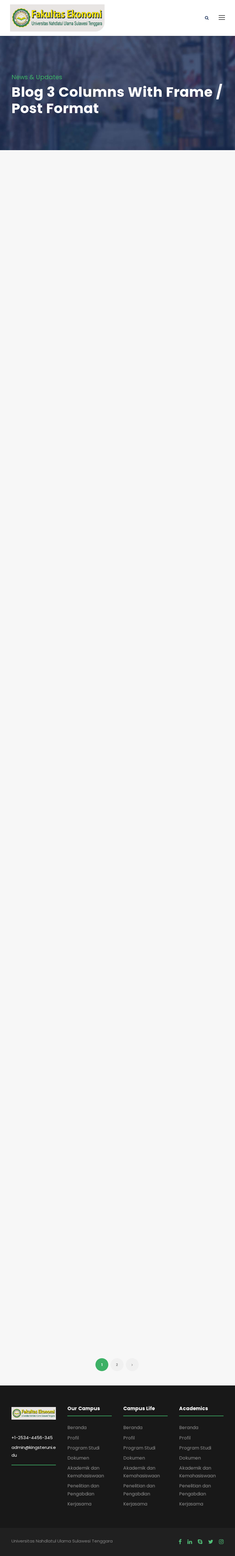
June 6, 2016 (35, 183)
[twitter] (210, 1542)
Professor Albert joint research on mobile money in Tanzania (117, 228)
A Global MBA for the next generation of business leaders (191, 270)
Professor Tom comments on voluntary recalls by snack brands (40, 549)
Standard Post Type (38, 1002)
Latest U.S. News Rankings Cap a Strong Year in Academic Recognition (192, 760)
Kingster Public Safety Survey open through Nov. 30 (185, 468)
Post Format (42, 748)
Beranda (77, 1427)
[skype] (200, 1542)
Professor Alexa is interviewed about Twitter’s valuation (117, 464)
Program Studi (83, 1448)
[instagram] (221, 1542)
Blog (32, 198)
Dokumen (78, 1458)
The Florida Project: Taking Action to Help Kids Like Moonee (41, 232)
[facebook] (180, 1542)
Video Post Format (115, 1128)
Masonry (186, 240)
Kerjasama (79, 1504)
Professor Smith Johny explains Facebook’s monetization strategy (116, 756)
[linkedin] (189, 1542)
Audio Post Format (40, 762)
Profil (73, 1438)
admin (41, 190)
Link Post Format (36, 1298)
